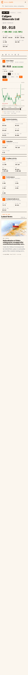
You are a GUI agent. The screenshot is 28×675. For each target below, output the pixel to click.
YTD (12, 74)
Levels (5, 79)
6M (9, 74)
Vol (21, 76)
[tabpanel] (14, 158)
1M (3, 74)
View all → (24, 217)
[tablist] (14, 54)
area (4, 76)
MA (17, 76)
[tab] (2, 54)
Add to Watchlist (8, 22)
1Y (15, 74)
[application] (14, 96)
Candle (12, 76)
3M (6, 74)
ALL (18, 74)
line (8, 76)
